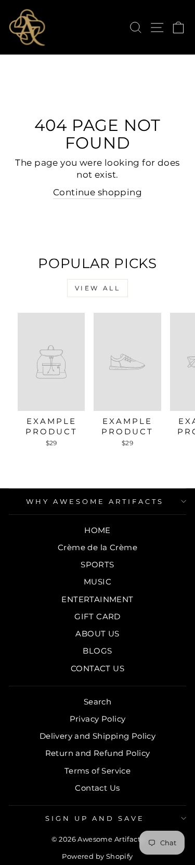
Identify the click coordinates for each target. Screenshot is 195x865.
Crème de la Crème (97, 547)
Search (97, 702)
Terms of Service (97, 771)
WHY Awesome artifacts (94, 501)
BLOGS (97, 651)
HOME (97, 530)
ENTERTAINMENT (97, 599)
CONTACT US (97, 668)
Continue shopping (97, 192)
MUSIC (97, 582)
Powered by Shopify (97, 856)
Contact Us (97, 788)
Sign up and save (95, 818)
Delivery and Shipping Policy (98, 736)
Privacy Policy (98, 719)
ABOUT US (97, 633)
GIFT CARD (97, 616)
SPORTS (97, 564)
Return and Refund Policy (97, 753)
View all (98, 288)
